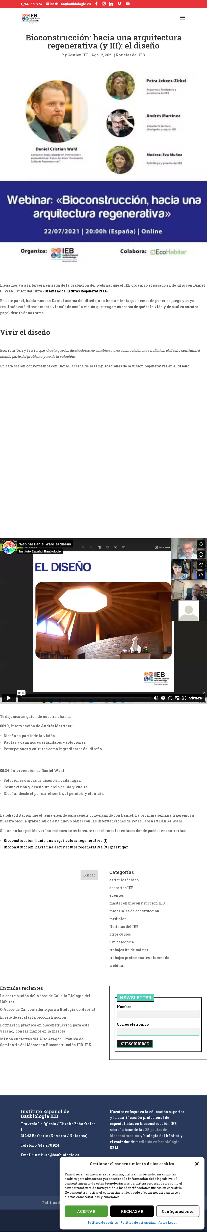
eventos (116, 895)
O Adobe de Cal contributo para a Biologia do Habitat (47, 1009)
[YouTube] (128, 4)
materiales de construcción (134, 911)
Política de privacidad (138, 1222)
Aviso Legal (167, 1222)
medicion (118, 918)
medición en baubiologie (157, 1141)
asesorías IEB (121, 887)
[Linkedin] (111, 4)
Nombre (124, 1006)
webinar (117, 965)
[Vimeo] (119, 4)
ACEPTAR (86, 1211)
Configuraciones (178, 1211)
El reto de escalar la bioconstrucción (33, 1017)
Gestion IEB (78, 55)
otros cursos (120, 934)
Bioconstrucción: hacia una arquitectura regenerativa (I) (55, 840)
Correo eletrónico (133, 1024)
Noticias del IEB (130, 55)
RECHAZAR (132, 1211)
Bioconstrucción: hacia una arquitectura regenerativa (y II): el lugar (66, 847)
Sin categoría (121, 942)
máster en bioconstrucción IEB (137, 903)
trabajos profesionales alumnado (139, 957)
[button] (196, 1163)
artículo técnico (124, 879)
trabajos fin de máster (128, 949)
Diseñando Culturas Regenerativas (75, 291)
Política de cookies (103, 1222)
